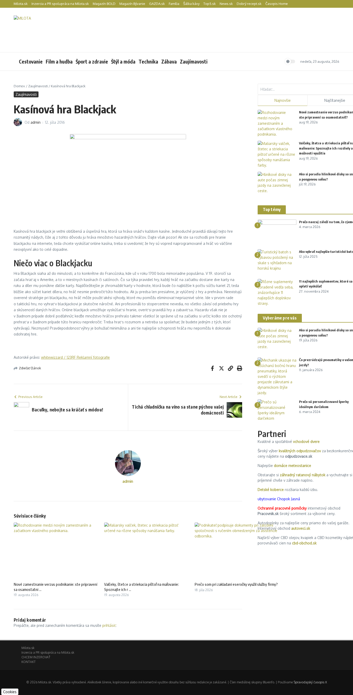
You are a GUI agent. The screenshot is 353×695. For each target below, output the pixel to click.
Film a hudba (59, 61)
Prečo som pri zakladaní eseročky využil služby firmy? (236, 584)
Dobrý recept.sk (249, 4)
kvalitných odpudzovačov (300, 451)
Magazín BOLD (104, 4)
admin (35, 122)
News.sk (226, 4)
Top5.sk (209, 4)
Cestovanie (31, 61)
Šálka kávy (191, 4)
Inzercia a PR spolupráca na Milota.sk (60, 4)
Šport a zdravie (92, 61)
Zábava (169, 61)
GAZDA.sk (157, 4)
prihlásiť (109, 625)
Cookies (10, 692)
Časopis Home (276, 4)
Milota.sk (21, 4)
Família (174, 4)
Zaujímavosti (194, 61)
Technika (148, 61)
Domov (19, 86)
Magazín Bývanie (132, 4)
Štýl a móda (123, 61)
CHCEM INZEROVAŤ (35, 657)
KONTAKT (28, 662)
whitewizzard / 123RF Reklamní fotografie (75, 357)
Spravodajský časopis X (310, 682)
